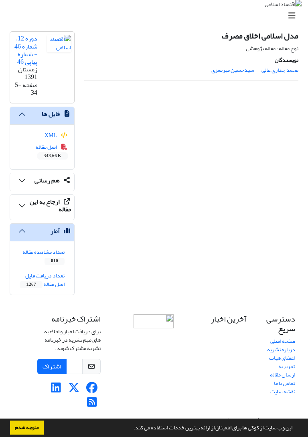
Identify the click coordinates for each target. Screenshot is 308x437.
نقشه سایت (282, 391)
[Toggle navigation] (156, 16)
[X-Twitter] (74, 389)
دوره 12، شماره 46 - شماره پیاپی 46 (25, 50)
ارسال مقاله (282, 374)
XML (51, 135)
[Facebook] (92, 389)
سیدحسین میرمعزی (232, 70)
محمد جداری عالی (279, 70)
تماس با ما (284, 383)
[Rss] (92, 404)
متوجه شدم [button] (27, 427)
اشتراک (52, 366)
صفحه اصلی (282, 341)
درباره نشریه (281, 349)
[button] (131, 428)
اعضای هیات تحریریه (282, 362)
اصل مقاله (49, 151)
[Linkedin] (56, 389)
